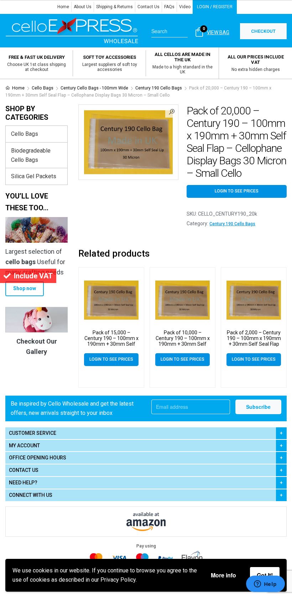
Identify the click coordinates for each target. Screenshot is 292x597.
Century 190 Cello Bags (158, 88)
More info (223, 575)
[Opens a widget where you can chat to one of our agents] (265, 584)
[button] (171, 111)
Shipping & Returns (114, 6)
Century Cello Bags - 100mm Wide (94, 88)
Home (63, 6)
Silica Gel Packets (33, 176)
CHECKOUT (263, 31)
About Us (83, 6)
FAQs (169, 6)
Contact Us (148, 6)
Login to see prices (237, 191)
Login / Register (215, 6)
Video (185, 6)
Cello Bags (42, 88)
